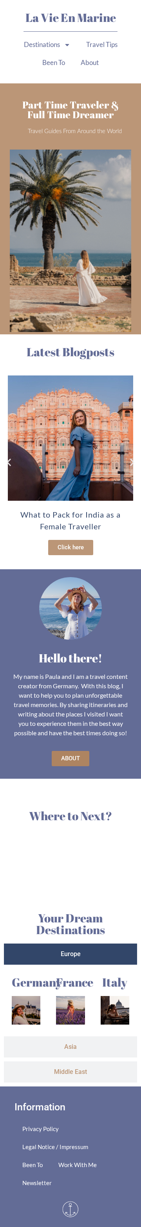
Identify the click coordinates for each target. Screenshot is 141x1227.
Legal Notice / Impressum (55, 1146)
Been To (53, 62)
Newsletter (37, 1182)
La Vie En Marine (70, 17)
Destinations (42, 44)
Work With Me (77, 1164)
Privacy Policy (40, 1128)
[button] (9, 462)
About (90, 62)
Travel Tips (102, 44)
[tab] (70, 954)
